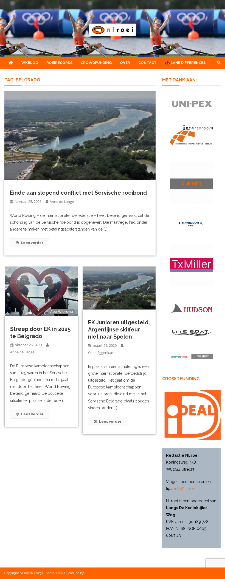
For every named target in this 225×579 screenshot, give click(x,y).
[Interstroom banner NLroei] (191, 135)
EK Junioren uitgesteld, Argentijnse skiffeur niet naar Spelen (119, 329)
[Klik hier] (191, 183)
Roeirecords (59, 63)
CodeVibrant (94, 573)
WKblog (29, 63)
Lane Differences (188, 63)
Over (125, 63)
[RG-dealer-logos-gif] (191, 104)
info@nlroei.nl (186, 488)
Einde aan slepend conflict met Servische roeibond (78, 192)
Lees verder (32, 243)
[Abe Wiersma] (41, 291)
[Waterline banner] (191, 356)
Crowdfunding (96, 63)
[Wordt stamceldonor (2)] (191, 265)
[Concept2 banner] (191, 223)
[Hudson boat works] (191, 308)
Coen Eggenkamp (102, 352)
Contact (147, 63)
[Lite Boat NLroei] (191, 333)
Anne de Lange (62, 201)
